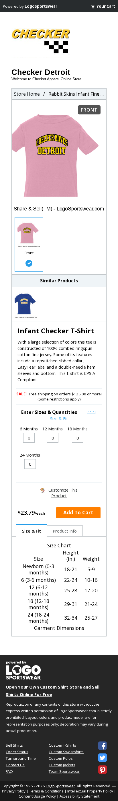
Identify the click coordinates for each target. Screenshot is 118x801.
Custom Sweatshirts (66, 751)
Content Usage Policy (37, 796)
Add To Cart (78, 512)
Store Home (27, 94)
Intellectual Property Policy (90, 791)
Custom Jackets (62, 764)
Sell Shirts (14, 745)
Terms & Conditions (46, 791)
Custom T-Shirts (62, 745)
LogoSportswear (41, 6)
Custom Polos (61, 758)
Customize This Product (63, 492)
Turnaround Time (21, 758)
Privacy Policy (13, 791)
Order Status (17, 751)
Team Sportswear (64, 771)
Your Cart (106, 6)
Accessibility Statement (79, 796)
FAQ (9, 771)
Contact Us (15, 764)
